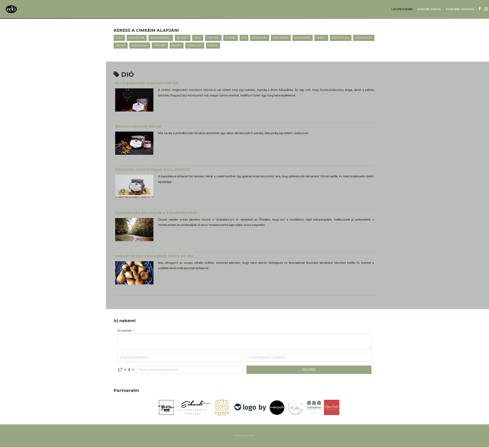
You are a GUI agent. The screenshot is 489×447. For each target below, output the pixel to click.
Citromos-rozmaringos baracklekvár (152, 169)
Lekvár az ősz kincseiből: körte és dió (154, 255)
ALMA (119, 38)
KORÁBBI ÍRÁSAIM (460, 9)
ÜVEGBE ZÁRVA (429, 9)
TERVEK (213, 45)
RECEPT (176, 45)
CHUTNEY (213, 38)
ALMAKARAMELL (161, 38)
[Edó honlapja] (11, 9)
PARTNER (160, 45)
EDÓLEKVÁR (259, 38)
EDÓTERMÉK (281, 38)
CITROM (230, 38)
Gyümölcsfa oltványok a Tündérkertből (156, 212)
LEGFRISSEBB (402, 9)
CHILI (197, 38)
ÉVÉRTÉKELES (340, 38)
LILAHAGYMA (139, 45)
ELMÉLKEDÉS (303, 38)
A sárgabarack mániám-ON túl (146, 83)
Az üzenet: (125, 330)
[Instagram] (486, 9)
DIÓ (244, 38)
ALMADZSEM (137, 38)
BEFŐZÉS (182, 38)
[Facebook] (480, 9)
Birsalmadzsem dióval (138, 126)
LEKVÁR (120, 45)
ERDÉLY (321, 38)
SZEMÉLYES (194, 45)
